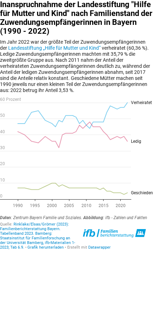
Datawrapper (99, 247)
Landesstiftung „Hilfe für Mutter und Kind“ (54, 48)
